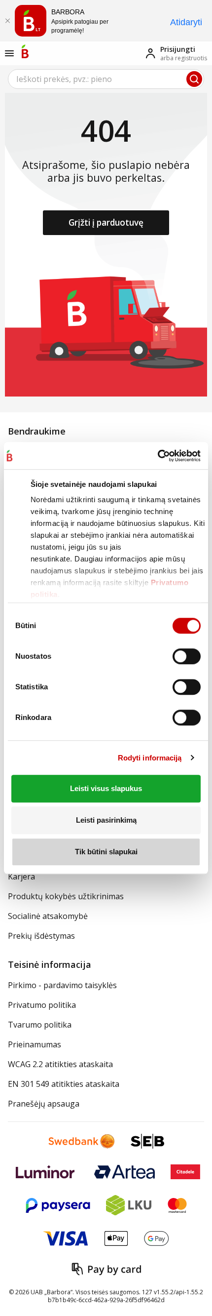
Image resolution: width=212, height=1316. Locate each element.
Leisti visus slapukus (106, 788)
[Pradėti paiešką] (194, 79)
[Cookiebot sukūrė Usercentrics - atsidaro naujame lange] (157, 455)
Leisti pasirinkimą (106, 820)
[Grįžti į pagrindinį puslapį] (25, 51)
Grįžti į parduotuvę (106, 222)
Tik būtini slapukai (106, 851)
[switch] (187, 656)
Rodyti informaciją (150, 758)
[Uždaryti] (7, 21)
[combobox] (106, 79)
